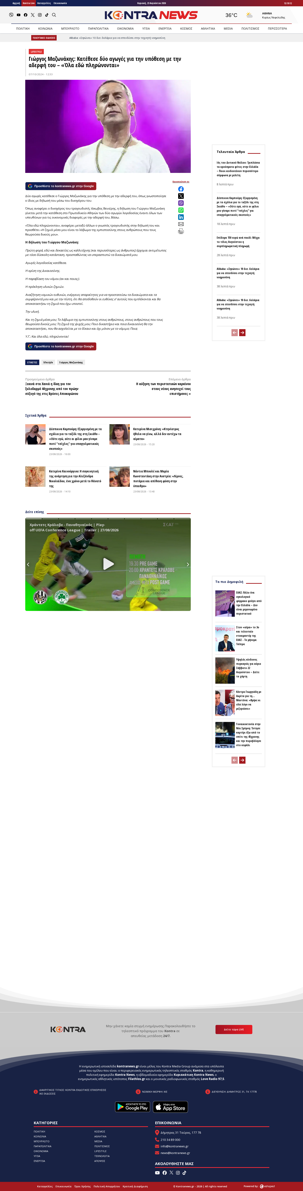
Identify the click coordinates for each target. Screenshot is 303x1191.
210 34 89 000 (170, 1140)
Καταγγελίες (44, 3)
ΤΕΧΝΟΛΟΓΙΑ (102, 1156)
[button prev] (234, 332)
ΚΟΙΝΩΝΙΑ (45, 29)
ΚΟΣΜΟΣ (186, 29)
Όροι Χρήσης (82, 1186)
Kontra (198, 1070)
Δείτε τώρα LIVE (234, 1029)
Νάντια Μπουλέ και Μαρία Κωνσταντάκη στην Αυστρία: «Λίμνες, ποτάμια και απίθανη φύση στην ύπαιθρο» (158, 478)
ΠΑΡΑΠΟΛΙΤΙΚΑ (98, 29)
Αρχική (16, 3)
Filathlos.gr (136, 1079)
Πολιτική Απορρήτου (107, 1186)
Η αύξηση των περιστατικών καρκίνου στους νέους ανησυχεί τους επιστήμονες (163, 388)
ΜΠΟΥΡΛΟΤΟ (70, 29)
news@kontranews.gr (175, 1153)
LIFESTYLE (100, 1151)
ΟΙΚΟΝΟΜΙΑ (125, 29)
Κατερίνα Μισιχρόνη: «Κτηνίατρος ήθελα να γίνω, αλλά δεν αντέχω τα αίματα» (157, 434)
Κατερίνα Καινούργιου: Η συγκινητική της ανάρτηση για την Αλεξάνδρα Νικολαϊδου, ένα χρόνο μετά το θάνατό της (75, 478)
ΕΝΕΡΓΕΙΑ (165, 29)
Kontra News (125, 1075)
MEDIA (228, 29)
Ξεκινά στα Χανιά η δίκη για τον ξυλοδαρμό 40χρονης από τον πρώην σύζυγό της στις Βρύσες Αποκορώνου (51, 388)
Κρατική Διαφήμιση (135, 1186)
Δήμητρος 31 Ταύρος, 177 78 (181, 1133)
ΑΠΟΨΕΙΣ (99, 1161)
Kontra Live (29, 3)
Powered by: (254, 1186)
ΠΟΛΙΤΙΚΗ (23, 29)
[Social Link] (11, 15)
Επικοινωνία (60, 3)
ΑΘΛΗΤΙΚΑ (208, 29)
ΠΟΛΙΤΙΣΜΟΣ (250, 29)
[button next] (242, 332)
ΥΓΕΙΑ (146, 29)
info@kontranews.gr (174, 1146)
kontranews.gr (128, 1066)
